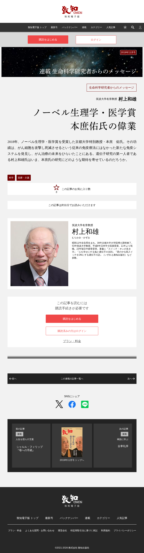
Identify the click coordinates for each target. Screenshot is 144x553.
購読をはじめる (48, 39)
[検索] (132, 27)
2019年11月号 (128, 52)
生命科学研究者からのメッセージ (111, 87)
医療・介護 (23, 177)
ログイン (96, 39)
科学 (11, 177)
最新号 (54, 27)
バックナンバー (70, 27)
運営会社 (62, 530)
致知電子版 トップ (37, 27)
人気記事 (110, 27)
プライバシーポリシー (125, 530)
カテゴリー (96, 27)
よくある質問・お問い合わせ (39, 530)
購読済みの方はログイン (72, 330)
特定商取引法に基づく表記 (84, 530)
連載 (84, 27)
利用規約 (105, 530)
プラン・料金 (72, 341)
